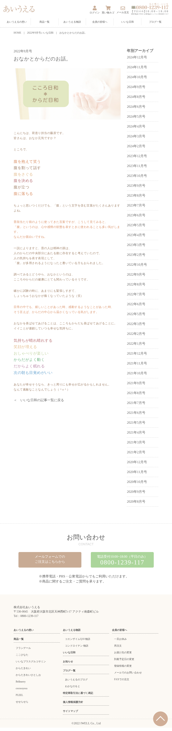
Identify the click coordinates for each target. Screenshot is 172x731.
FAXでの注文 (121, 679)
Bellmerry (21, 681)
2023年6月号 (136, 215)
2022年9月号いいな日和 (40, 32)
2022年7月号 (136, 294)
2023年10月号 (137, 175)
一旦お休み (120, 639)
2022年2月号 (136, 333)
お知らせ (68, 661)
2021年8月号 (136, 393)
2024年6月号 (136, 106)
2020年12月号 (137, 462)
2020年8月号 (136, 501)
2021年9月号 (136, 383)
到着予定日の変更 (124, 659)
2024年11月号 (137, 67)
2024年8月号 (136, 97)
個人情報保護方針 (73, 702)
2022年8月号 (136, 284)
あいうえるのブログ (76, 679)
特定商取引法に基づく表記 (78, 693)
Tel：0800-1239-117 (26, 616)
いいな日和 (127, 21)
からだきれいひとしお (28, 674)
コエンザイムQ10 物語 (77, 639)
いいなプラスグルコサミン (31, 661)
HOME (17, 32)
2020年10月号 (137, 482)
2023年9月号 (136, 185)
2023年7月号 (136, 205)
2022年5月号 (136, 314)
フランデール (23, 648)
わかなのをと (72, 686)
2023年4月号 (136, 235)
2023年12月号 (137, 156)
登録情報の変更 (123, 665)
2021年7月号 (136, 403)
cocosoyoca (21, 688)
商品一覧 (44, 21)
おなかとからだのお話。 (73, 32)
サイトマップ (70, 711)
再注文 (118, 645)
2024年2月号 (136, 146)
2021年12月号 (137, 353)
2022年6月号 (136, 304)
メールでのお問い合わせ (128, 672)
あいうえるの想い (17, 21)
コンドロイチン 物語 (76, 645)
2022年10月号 (137, 264)
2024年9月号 (136, 87)
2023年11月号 (137, 166)
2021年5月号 (136, 422)
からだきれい (23, 668)
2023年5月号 (136, 225)
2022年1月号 (136, 343)
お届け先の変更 (123, 652)
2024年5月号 (136, 116)
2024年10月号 (137, 77)
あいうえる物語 (72, 21)
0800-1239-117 (122, 562)
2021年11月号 (137, 363)
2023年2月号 (136, 254)
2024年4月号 (136, 126)
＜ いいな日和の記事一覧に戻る (39, 400)
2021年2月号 (136, 452)
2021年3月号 (136, 442)
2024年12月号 (137, 57)
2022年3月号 (136, 324)
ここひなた (22, 654)
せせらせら (22, 701)
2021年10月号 (137, 373)
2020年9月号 (136, 491)
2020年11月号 (137, 472)
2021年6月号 (136, 412)
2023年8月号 (136, 195)
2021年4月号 (136, 432)
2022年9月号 (136, 274)
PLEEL (19, 695)
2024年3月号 (136, 136)
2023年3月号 (136, 245)
